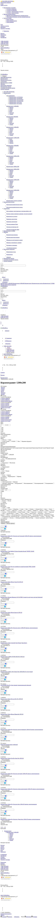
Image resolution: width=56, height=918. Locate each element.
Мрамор (11, 833)
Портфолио (3, 855)
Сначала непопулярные (6, 401)
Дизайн (11, 840)
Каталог (3, 845)
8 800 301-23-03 (4, 43)
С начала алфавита (5, 398)
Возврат (3, 863)
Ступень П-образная (11, 10)
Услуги (2, 849)
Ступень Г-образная (11, 9)
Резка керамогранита (11, 20)
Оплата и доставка (5, 859)
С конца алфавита (5, 399)
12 (5, 827)
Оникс (11, 836)
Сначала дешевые (5, 403)
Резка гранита (9, 19)
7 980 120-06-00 (4, 41)
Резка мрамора (10, 22)
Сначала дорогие (5, 405)
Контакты (3, 858)
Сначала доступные (5, 407)
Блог (2, 850)
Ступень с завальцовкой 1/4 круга (14, 11)
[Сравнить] (3, 529)
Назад (8, 347)
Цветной (11, 838)
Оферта (2, 915)
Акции (2, 846)
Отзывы (3, 857)
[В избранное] (4, 527)
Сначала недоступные (6, 406)
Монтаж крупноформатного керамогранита (17, 15)
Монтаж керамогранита (10, 14)
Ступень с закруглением (12, 13)
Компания (3, 851)
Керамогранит (7, 831)
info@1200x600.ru (5, 47)
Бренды (2, 848)
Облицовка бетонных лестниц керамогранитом (18, 16)
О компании (4, 854)
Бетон (10, 837)
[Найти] (2, 273)
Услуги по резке (8, 18)
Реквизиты (6, 31)
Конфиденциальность (6, 913)
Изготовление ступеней (10, 7)
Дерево (11, 835)
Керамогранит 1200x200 (12, 832)
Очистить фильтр (10, 523)
